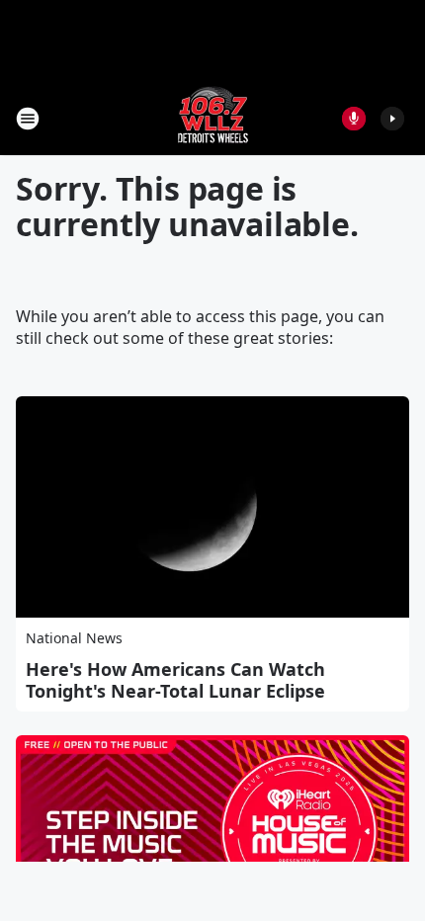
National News (74, 637)
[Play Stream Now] (392, 118)
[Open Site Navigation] (28, 118)
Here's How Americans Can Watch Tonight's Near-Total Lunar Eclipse (175, 680)
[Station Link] (213, 118)
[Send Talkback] (354, 118)
